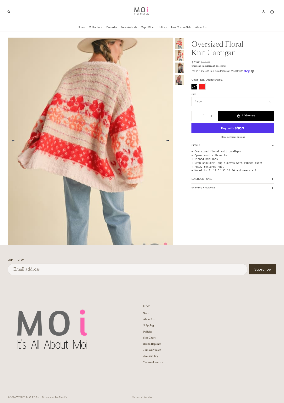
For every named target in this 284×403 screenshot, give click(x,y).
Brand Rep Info (152, 344)
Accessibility (150, 356)
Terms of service (153, 362)
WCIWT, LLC (23, 397)
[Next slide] (169, 141)
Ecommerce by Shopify (54, 397)
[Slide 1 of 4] (179, 43)
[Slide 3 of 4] (179, 68)
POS (34, 397)
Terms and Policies (142, 397)
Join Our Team (152, 350)
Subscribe (262, 269)
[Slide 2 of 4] (179, 55)
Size (193, 94)
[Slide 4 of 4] (179, 80)
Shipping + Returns (203, 187)
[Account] (263, 12)
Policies (147, 332)
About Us (149, 319)
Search (147, 313)
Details (195, 145)
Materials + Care (201, 178)
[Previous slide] (12, 141)
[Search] (9, 12)
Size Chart (149, 338)
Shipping (148, 325)
